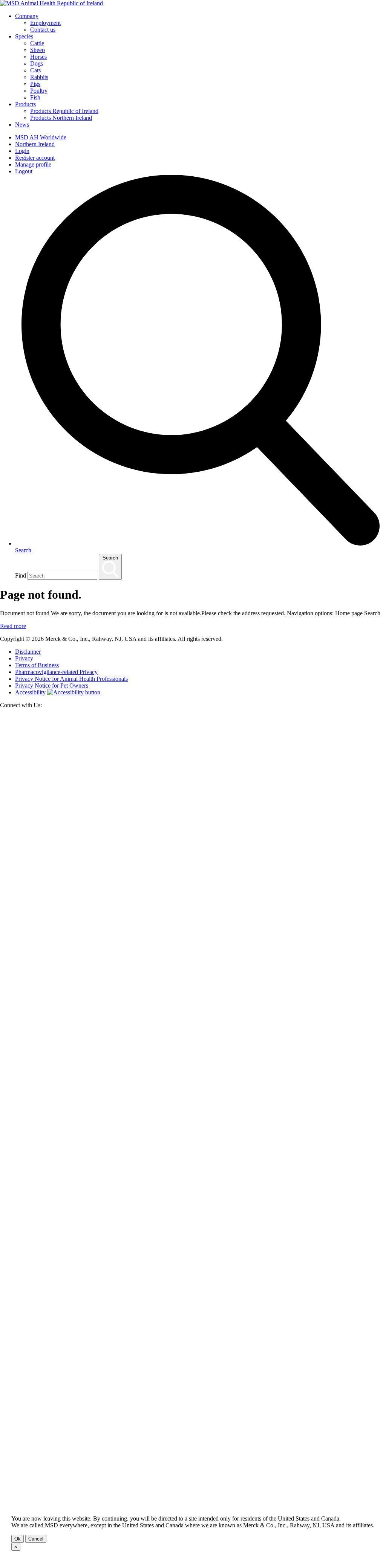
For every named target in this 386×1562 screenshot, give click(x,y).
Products (25, 104)
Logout (23, 171)
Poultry (38, 90)
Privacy (24, 658)
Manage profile (33, 164)
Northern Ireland (35, 144)
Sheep (37, 50)
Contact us (42, 29)
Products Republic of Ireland (64, 111)
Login (22, 151)
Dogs (36, 63)
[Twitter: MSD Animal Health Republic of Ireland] (193, 1107)
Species (24, 36)
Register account (35, 157)
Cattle (37, 43)
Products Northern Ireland (61, 118)
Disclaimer (28, 651)
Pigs (35, 84)
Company (26, 16)
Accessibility (30, 692)
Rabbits (39, 77)
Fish (35, 97)
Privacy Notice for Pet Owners (51, 685)
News (22, 124)
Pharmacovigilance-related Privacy (56, 672)
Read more (13, 626)
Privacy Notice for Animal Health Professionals (71, 679)
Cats (35, 70)
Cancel (35, 1539)
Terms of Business (37, 665)
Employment (45, 23)
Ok (17, 1539)
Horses (38, 56)
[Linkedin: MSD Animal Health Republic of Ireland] (193, 1494)
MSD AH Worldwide (40, 137)
